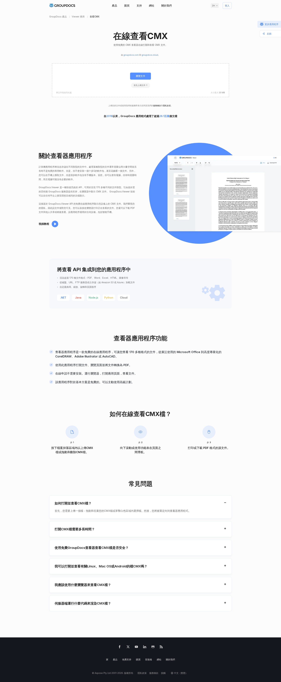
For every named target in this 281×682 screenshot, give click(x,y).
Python (108, 297)
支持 (139, 5)
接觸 (163, 673)
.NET (63, 297)
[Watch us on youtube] (136, 647)
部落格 (148, 659)
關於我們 (166, 5)
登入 (227, 5)
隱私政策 (167, 105)
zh (213, 5)
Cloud (123, 297)
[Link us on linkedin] (144, 647)
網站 (151, 5)
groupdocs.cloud (150, 55)
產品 (114, 5)
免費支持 (126, 659)
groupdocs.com (131, 55)
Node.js (93, 297)
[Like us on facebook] (119, 647)
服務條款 (157, 105)
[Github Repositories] (152, 647)
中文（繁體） (181, 673)
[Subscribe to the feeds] (161, 647)
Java (78, 297)
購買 (126, 5)
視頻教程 (44, 223)
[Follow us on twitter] (128, 647)
